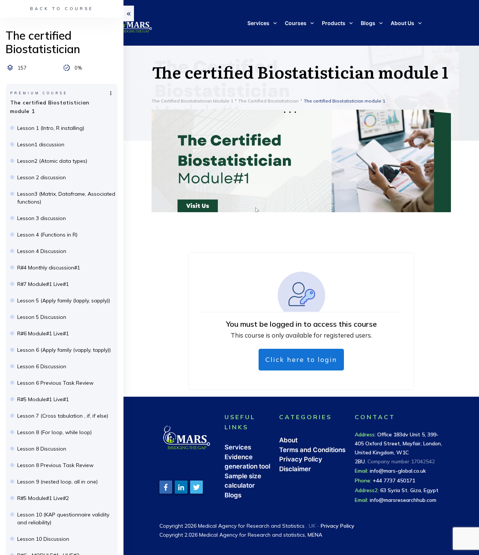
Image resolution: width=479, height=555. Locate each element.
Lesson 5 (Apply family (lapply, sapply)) (63, 300)
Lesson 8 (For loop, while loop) (54, 432)
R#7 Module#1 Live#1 (43, 284)
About (288, 440)
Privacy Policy (300, 459)
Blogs (233, 495)
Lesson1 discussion (40, 144)
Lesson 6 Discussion (41, 366)
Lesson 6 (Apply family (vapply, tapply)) (64, 350)
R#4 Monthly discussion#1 (48, 267)
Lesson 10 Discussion (43, 539)
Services (238, 447)
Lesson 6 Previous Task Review (55, 382)
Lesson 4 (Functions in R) (47, 234)
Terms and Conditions (312, 450)
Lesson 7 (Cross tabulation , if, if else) (62, 415)
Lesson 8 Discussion (41, 448)
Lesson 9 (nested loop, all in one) (57, 481)
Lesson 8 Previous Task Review (55, 465)
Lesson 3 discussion (41, 218)
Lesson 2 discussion (41, 177)
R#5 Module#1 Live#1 (43, 399)
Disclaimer (295, 469)
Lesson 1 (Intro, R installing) (50, 128)
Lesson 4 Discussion (41, 251)
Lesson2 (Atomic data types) (52, 161)
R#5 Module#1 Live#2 (43, 498)
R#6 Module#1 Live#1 (43, 333)
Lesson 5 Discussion (41, 317)
